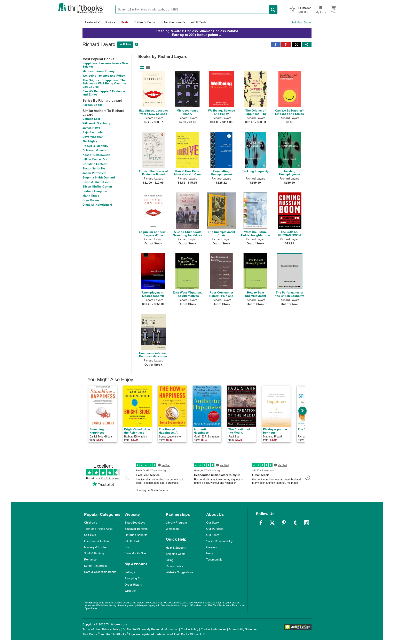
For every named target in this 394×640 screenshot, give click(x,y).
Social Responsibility (219, 541)
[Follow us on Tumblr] (295, 523)
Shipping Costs (175, 553)
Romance (90, 559)
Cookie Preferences (213, 629)
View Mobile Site (135, 553)
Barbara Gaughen (94, 191)
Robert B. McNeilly (95, 145)
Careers (211, 547)
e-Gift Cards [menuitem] (198, 22)
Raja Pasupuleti (93, 132)
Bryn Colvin (90, 200)
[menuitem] (304, 8)
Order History (133, 584)
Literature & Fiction (96, 541)
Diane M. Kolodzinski (97, 204)
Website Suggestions (179, 572)
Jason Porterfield (94, 173)
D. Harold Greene (94, 150)
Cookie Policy (189, 629)
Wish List (130, 590)
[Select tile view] (147, 67)
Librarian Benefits (136, 534)
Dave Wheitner (92, 136)
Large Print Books (95, 565)
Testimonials (214, 559)
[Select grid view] (141, 67)
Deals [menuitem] (124, 22)
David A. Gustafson (96, 182)
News (209, 553)
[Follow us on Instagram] (307, 523)
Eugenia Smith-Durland (98, 177)
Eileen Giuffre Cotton (97, 186)
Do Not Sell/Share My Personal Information (150, 629)
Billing (169, 560)
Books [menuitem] (109, 22)
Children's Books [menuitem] (144, 22)
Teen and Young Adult (98, 528)
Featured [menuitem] (91, 22)
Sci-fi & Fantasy (94, 553)
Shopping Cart (134, 578)
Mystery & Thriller (95, 547)
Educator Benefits (136, 528)
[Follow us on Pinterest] (284, 523)
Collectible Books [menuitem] (171, 22)
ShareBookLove (135, 522)
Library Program (176, 522)
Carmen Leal (91, 118)
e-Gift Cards (132, 541)
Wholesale (172, 528)
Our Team (212, 534)
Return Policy (174, 566)
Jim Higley (89, 141)
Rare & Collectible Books (100, 571)
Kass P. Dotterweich (96, 155)
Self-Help (90, 534)
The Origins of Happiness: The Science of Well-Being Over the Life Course (104, 83)
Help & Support (176, 547)
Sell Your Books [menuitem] (301, 22)
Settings (130, 572)
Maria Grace (90, 195)
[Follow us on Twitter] (272, 523)
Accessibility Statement (243, 629)
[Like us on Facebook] (261, 523)
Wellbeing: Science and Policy (103, 75)
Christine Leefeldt (95, 164)
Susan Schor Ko (93, 168)
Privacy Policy (111, 629)
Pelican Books (92, 104)
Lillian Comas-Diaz (95, 159)
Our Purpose (214, 528)
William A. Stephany (96, 123)
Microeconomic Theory (98, 71)
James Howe (91, 127)
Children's (90, 522)
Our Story (212, 522)
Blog (127, 547)
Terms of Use (91, 629)
